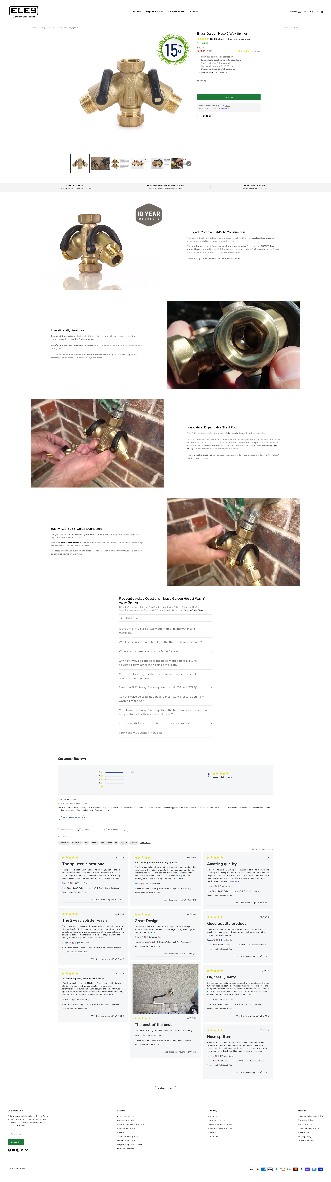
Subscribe (16, 1142)
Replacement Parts (126, 1140)
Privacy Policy (304, 1136)
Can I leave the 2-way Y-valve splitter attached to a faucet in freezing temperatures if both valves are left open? (163, 712)
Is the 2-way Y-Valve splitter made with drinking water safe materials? (157, 630)
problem (133, 843)
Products (137, 11)
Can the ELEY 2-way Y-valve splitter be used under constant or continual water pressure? (159, 676)
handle (95, 843)
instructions (64, 843)
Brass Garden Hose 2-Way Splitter (65, 28)
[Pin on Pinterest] (210, 116)
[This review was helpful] (116, 899)
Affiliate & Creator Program (221, 1128)
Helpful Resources (154, 11)
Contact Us (213, 1136)
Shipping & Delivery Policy (310, 1116)
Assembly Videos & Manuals (130, 1124)
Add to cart (229, 97)
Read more (178, 878)
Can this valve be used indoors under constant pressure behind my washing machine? (162, 698)
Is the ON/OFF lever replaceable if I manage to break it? (155, 723)
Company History (216, 1120)
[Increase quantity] (210, 86)
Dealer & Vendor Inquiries (220, 1124)
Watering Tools (44, 28)
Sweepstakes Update (127, 1149)
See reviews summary (239, 39)
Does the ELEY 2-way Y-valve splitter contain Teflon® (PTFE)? (158, 687)
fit (116, 843)
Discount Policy (305, 1132)
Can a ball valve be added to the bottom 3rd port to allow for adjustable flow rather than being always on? (158, 662)
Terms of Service (306, 1140)
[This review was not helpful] (121, 899)
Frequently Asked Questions (214, 72)
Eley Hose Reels (20, 1168)
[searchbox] (67, 830)
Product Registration (127, 1128)
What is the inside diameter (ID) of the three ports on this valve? (160, 642)
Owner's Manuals (125, 1120)
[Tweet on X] (204, 116)
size (86, 843)
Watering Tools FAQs (192, 610)
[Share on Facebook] (207, 116)
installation (76, 843)
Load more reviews (165, 1088)
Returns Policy (305, 1124)
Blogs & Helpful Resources (129, 1144)
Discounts (122, 1132)
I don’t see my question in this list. (141, 732)
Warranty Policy (305, 1120)
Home (33, 28)
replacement (106, 843)
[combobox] (93, 830)
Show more (145, 842)
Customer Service (176, 11)
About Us (193, 11)
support (124, 843)
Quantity (201, 80)
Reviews (212, 1132)
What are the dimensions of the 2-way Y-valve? (149, 651)
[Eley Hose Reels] (24, 11)
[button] (80, 163)
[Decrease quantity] (199, 86)
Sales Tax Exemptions (127, 1136)
